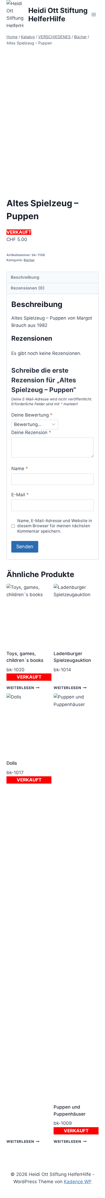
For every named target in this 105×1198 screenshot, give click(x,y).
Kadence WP (78, 1181)
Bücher (29, 260)
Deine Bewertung (31, 415)
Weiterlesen (20, 688)
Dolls (11, 763)
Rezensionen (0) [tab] (27, 288)
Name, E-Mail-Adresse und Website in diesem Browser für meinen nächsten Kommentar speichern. (54, 526)
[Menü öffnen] (94, 15)
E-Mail (20, 494)
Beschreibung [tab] (25, 277)
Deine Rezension (31, 432)
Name (19, 468)
